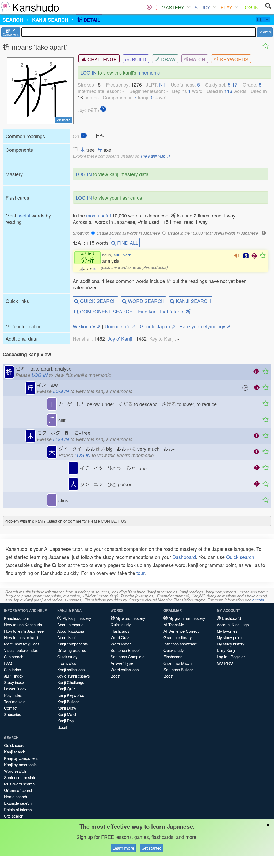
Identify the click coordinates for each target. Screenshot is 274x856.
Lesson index (15, 688)
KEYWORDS (233, 59)
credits (258, 599)
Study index (14, 682)
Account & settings (233, 624)
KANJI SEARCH (192, 300)
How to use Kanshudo (23, 624)
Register (237, 656)
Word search (15, 771)
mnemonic (149, 72)
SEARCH (13, 19)
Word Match (121, 644)
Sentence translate (20, 777)
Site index (12, 669)
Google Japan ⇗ (157, 326)
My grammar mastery (186, 618)
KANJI (50, 19)
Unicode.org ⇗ (120, 326)
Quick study (67, 656)
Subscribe (12, 714)
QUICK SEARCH (98, 300)
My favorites (227, 631)
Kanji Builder (68, 701)
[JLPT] (156, 7)
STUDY (202, 7)
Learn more (123, 848)
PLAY (226, 7)
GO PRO (225, 663)
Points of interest (18, 809)
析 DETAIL (88, 19)
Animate (63, 120)
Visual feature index (21, 650)
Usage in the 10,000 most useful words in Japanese (213, 233)
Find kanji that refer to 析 (164, 311)
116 (228, 90)
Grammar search (18, 790)
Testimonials (14, 701)
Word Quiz (120, 637)
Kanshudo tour (16, 618)
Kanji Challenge (70, 682)
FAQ (8, 663)
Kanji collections (71, 669)
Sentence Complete (127, 656)
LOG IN (250, 7)
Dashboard (184, 556)
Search (265, 31)
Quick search (240, 556)
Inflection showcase (180, 644)
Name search (15, 796)
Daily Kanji (226, 650)
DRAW (168, 59)
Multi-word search (19, 784)
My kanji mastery (76, 618)
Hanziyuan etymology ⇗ (205, 326)
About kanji (66, 637)
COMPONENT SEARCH (106, 311)
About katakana (70, 631)
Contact (10, 708)
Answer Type (122, 663)
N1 (162, 84)
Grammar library (177, 637)
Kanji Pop (65, 720)
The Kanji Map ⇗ (155, 156)
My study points (230, 637)
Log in (222, 656)
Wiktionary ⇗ (87, 326)
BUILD (138, 59)
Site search (13, 656)
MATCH (196, 59)
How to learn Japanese (24, 631)
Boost (62, 727)
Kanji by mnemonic (20, 764)
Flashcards (66, 663)
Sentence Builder (125, 650)
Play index (13, 695)
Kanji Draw (66, 708)
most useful (98, 215)
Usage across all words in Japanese (128, 233)
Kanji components (72, 644)
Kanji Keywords (70, 695)
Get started (151, 848)
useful (23, 215)
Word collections (125, 669)
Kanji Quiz (66, 688)
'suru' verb (122, 255)
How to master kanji (21, 637)
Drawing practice (71, 650)
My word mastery (130, 618)
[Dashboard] (149, 7)
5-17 (232, 84)
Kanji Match (67, 714)
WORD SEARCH (146, 300)
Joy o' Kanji (120, 338)
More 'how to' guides (21, 644)
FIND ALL (127, 242)
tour (140, 572)
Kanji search (14, 751)
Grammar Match (177, 663)
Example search (18, 803)
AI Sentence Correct (181, 631)
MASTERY (173, 7)
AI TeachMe (173, 624)
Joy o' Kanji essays (73, 676)
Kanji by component (21, 758)
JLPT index (13, 676)
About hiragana (70, 624)
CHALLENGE (101, 59)
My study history (230, 644)
